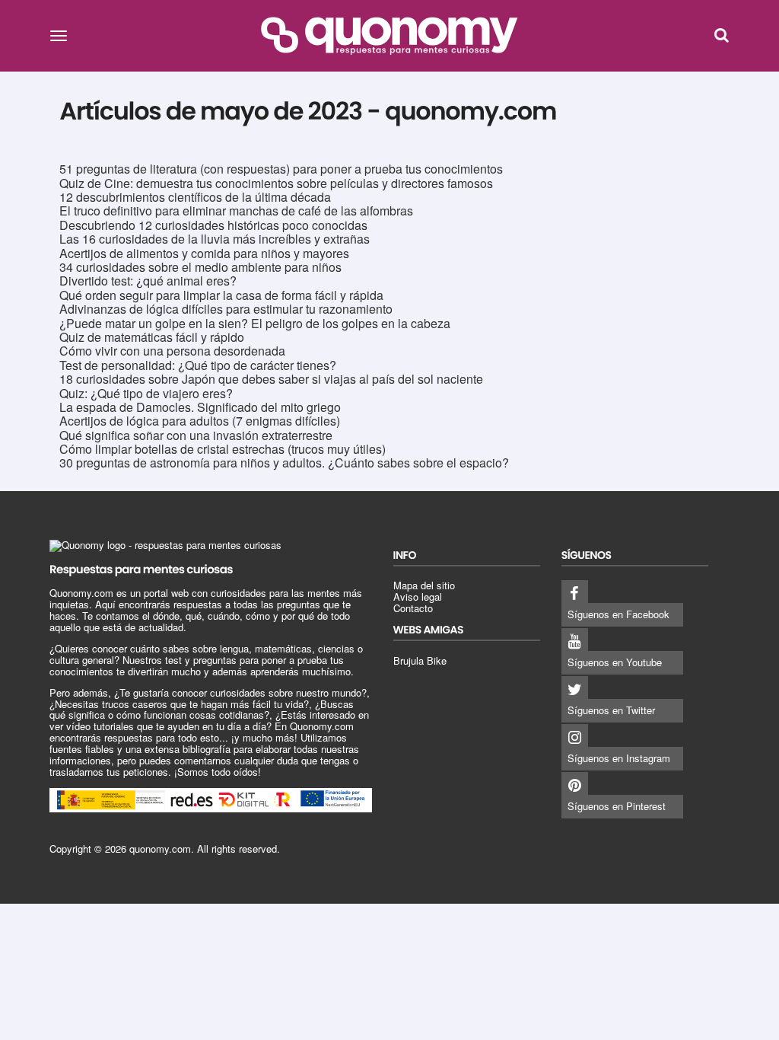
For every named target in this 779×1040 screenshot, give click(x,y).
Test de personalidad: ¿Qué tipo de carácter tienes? (197, 365)
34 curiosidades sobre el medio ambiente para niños (200, 267)
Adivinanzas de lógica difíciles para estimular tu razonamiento (226, 308)
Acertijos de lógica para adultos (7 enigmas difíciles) (199, 420)
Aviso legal (417, 596)
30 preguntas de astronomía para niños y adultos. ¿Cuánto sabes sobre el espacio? (284, 462)
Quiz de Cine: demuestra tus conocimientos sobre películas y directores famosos (276, 183)
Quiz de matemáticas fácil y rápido (151, 337)
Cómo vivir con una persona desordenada (172, 350)
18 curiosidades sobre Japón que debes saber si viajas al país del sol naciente (271, 379)
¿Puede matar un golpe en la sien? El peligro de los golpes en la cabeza (254, 323)
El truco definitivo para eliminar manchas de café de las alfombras (236, 210)
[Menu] (59, 35)
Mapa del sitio (424, 585)
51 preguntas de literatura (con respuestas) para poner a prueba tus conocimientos (281, 168)
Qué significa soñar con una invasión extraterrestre (195, 435)
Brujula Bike (420, 660)
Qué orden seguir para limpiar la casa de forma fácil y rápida (221, 295)
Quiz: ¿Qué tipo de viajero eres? (146, 393)
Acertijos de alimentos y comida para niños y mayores (204, 253)
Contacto (413, 608)
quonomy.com (160, 848)
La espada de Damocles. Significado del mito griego (200, 407)
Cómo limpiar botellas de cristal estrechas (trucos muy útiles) (222, 449)
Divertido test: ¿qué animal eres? (148, 280)
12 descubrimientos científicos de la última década (195, 197)
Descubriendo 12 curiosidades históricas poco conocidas (213, 225)
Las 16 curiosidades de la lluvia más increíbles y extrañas (214, 238)
